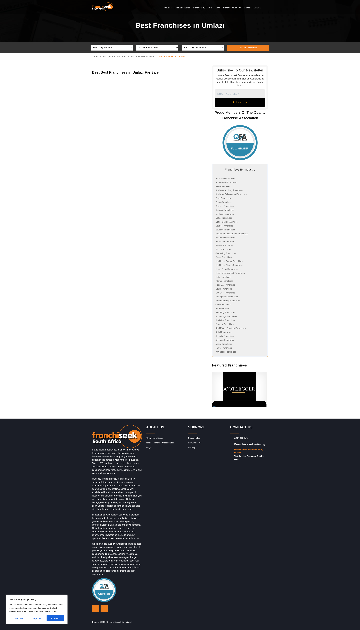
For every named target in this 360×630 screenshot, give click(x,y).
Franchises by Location (202, 8)
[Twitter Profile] (95, 608)
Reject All (37, 618)
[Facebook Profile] (104, 608)
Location (257, 8)
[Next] (264, 389)
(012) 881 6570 (241, 438)
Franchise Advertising (232, 8)
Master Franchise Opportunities (160, 443)
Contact (247, 8)
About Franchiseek (154, 438)
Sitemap (191, 447)
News (218, 8)
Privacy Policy (194, 443)
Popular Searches (183, 8)
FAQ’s (148, 447)
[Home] (93, 56)
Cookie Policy (194, 438)
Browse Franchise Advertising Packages (248, 451)
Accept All (55, 618)
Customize (18, 618)
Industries (168, 8)
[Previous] (212, 389)
